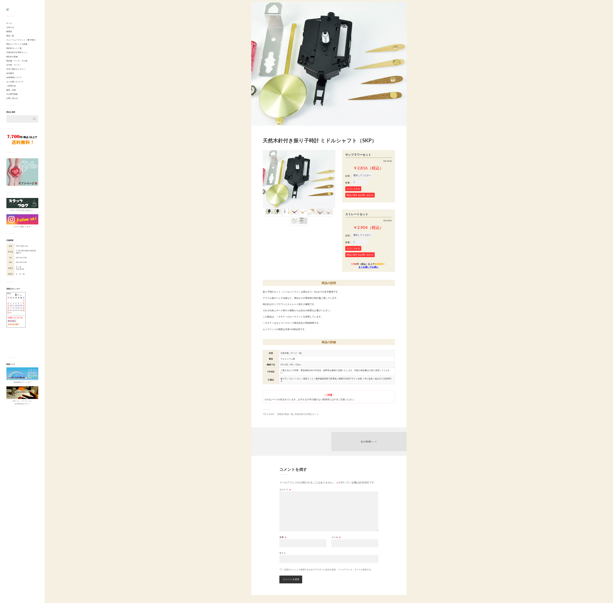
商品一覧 (10, 36)
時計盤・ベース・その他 (16, 61)
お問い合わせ (12, 98)
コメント (285, 489)
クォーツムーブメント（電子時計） (21, 40)
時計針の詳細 (12, 57)
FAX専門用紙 (12, 94)
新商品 (9, 31)
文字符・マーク (13, 65)
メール (336, 537)
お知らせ (10, 27)
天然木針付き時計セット (16, 52)
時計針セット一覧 (14, 48)
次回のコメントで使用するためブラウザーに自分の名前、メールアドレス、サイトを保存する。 (328, 569)
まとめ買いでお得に (368, 267)
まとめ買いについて (15, 82)
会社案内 (10, 73)
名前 (282, 537)
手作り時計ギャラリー (16, 69)
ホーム (9, 23)
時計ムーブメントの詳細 (16, 44)
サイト (282, 553)
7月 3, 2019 (268, 414)
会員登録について (14, 77)
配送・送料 (11, 90)
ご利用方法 (11, 86)
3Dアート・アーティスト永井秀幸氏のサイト (22, 402)
